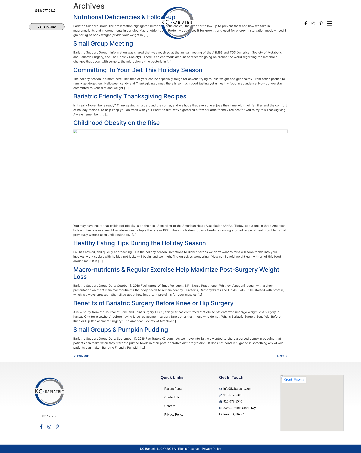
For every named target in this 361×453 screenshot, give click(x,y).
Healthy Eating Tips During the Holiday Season (139, 243)
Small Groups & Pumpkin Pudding (120, 329)
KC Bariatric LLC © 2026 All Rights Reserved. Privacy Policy (180, 448)
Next (282, 356)
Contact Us (171, 397)
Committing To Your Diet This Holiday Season (137, 70)
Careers (169, 406)
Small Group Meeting (103, 43)
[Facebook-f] (41, 426)
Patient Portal (173, 388)
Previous (81, 356)
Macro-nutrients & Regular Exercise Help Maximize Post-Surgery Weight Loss (176, 273)
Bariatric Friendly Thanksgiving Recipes (129, 96)
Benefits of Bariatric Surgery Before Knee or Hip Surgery (153, 303)
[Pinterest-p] (57, 426)
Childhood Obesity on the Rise (116, 122)
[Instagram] (49, 426)
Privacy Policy (173, 414)
